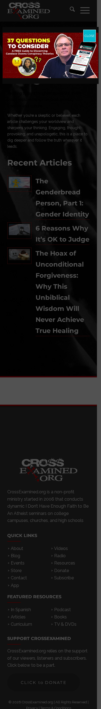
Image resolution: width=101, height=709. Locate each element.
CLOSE (90, 36)
